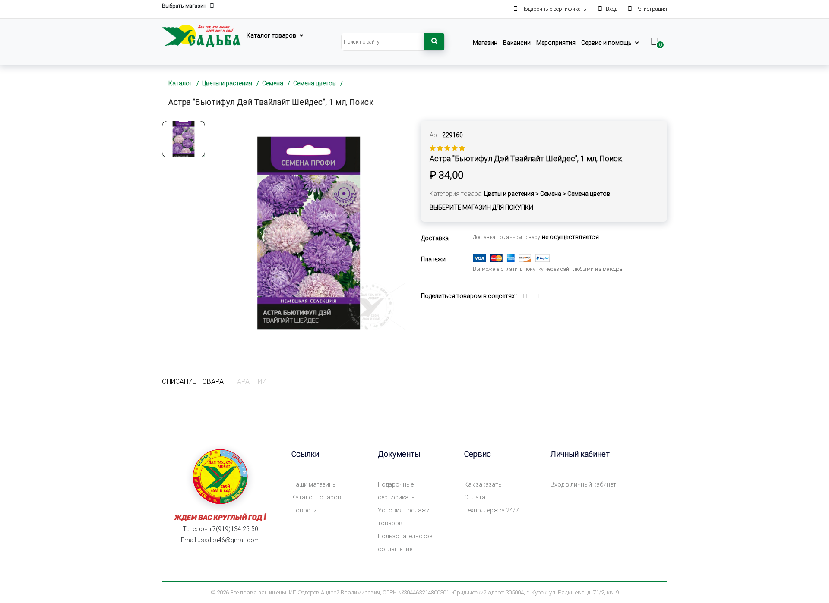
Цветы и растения (227, 83)
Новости (304, 510)
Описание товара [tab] (193, 381)
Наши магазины (314, 484)
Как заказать (483, 484)
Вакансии (517, 42)
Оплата (474, 497)
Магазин (485, 42)
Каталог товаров (271, 35)
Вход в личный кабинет (583, 484)
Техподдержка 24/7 (491, 510)
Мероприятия (556, 42)
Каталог (180, 83)
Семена (272, 83)
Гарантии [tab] (250, 381)
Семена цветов (314, 83)
